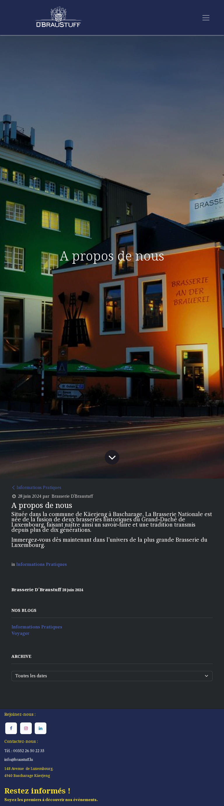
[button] (39, 783)
